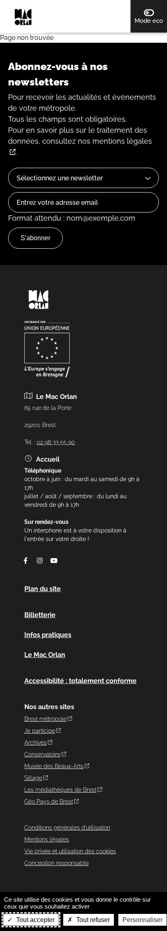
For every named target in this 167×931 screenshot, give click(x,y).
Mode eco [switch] (151, 20)
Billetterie (40, 615)
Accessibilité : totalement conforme (80, 681)
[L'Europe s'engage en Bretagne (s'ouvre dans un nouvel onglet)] (47, 375)
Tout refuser (92, 919)
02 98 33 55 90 (55, 442)
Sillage (33, 778)
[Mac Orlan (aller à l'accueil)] (38, 312)
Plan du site (42, 589)
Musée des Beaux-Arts (54, 766)
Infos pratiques (47, 635)
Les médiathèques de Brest (60, 789)
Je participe (39, 730)
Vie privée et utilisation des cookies (70, 851)
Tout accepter (35, 919)
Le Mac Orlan (44, 655)
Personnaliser (142, 919)
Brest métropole (45, 719)
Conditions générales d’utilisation (67, 827)
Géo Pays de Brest (48, 801)
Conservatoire (42, 754)
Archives (35, 742)
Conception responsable (56, 863)
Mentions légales (46, 839)
